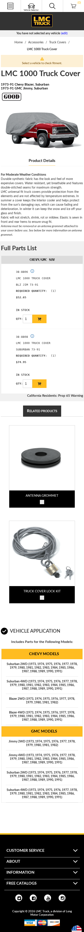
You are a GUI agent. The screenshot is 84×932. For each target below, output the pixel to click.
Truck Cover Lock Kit (42, 591)
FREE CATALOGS (11, 12)
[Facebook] (33, 897)
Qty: (19, 318)
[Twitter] (18, 897)
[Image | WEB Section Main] (42, 458)
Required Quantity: (31, 291)
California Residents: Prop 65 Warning (55, 395)
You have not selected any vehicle (38, 33)
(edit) (64, 33)
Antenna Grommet (42, 495)
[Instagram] (62, 897)
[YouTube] (47, 897)
